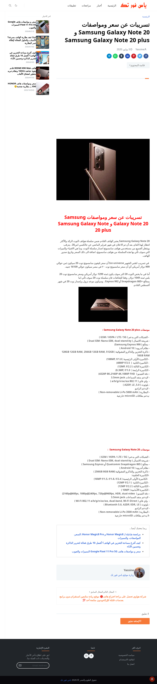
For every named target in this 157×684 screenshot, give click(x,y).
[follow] (21, 5)
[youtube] (86, 655)
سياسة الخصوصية (126, 655)
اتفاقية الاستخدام (126, 659)
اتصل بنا (130, 663)
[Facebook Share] (146, 56)
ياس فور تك (65, 680)
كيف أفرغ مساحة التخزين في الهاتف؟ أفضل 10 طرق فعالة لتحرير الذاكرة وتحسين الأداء (23, 55)
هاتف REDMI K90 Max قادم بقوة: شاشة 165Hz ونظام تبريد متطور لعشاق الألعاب (22, 71)
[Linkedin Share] (127, 56)
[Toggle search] (10, 5)
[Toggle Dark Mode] (16, 5)
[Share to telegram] (109, 56)
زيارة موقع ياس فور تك (122, 575)
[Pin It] (133, 56)
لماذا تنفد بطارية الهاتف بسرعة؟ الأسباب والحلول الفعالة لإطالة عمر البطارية (22, 40)
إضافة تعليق (133, 621)
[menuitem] (112, 5)
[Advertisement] (103, 110)
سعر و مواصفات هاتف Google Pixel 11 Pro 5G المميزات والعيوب (106, 551)
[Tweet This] (139, 56)
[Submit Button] (20, 665)
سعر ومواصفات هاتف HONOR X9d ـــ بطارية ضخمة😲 (22, 85)
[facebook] (91, 655)
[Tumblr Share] (121, 56)
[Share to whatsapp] (115, 56)
